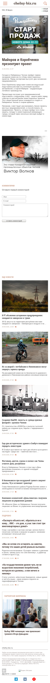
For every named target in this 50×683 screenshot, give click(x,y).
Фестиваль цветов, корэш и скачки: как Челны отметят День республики (23, 462)
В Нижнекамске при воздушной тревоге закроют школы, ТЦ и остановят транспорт (24, 482)
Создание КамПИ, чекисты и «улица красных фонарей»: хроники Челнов (22, 421)
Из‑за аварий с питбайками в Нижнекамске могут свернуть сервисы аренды (24, 368)
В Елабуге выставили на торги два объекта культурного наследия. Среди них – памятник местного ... (24, 451)
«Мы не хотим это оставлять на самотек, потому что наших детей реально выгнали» (23, 545)
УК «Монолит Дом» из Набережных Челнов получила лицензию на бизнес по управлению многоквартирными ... (24, 506)
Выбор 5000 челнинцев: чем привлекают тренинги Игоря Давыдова (22, 632)
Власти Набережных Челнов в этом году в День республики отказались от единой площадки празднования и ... (21, 469)
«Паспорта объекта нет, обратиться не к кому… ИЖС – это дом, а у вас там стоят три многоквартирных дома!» (23, 523)
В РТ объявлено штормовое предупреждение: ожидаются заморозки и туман (22, 316)
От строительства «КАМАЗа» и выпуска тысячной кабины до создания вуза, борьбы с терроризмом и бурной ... (22, 428)
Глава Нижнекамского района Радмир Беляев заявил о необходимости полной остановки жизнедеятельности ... (25, 488)
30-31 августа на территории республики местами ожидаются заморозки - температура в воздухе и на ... (24, 323)
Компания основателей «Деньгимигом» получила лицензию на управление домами (24, 499)
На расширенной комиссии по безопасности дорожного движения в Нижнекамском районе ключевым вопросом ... (24, 375)
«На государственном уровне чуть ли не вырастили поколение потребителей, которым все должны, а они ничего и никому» (21, 569)
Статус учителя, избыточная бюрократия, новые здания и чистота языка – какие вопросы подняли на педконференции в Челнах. (24, 579)
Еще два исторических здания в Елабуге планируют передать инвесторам (25, 444)
